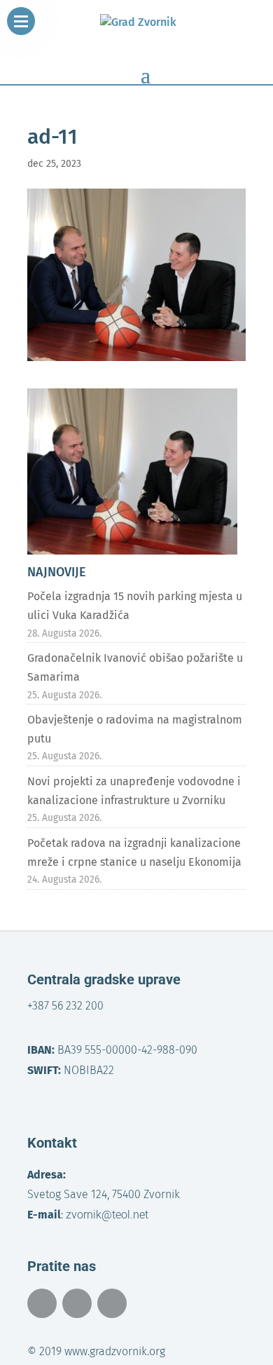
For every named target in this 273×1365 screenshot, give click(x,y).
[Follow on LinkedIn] (112, 1303)
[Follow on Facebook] (42, 1303)
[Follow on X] (77, 1303)
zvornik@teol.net (107, 1214)
